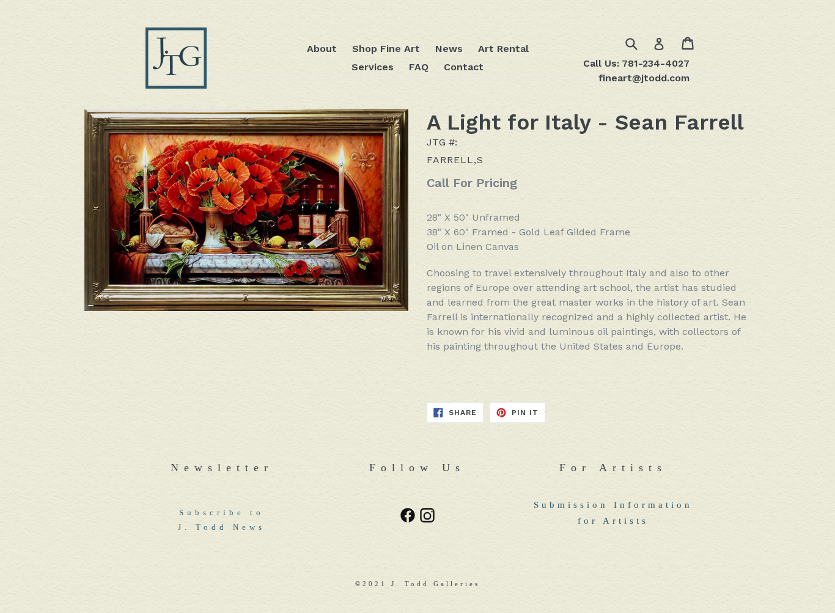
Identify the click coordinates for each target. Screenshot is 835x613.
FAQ (419, 67)
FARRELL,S (455, 160)
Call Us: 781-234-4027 (636, 63)
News (449, 48)
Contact (464, 67)
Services (372, 67)
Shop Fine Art (386, 48)
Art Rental (503, 48)
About (322, 48)
